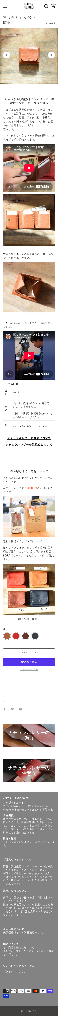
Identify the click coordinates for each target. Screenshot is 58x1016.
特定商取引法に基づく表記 (19, 966)
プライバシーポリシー (16, 971)
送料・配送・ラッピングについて (22, 541)
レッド (16, 636)
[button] (6, 55)
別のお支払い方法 (29, 669)
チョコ (25, 636)
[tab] (4, 689)
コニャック (7, 636)
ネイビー (35, 636)
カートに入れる (29, 1011)
